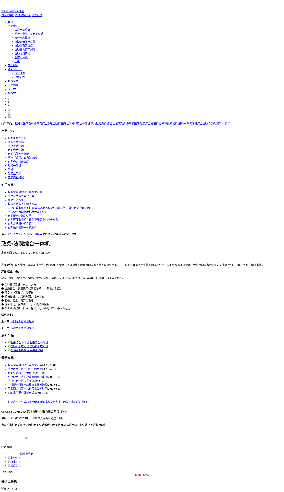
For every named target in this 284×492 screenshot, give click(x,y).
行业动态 (19, 73)
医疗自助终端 (22, 29)
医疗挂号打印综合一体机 (75, 123)
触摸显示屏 (14, 173)
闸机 (17, 61)
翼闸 (227, 123)
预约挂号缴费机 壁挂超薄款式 (108, 123)
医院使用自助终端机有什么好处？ (27, 211)
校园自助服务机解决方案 (22, 204)
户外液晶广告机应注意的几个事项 (27, 376)
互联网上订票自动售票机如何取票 (27, 388)
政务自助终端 (22, 37)
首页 (10, 22)
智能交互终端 (16, 177)
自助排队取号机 (39, 346)
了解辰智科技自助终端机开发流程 (27, 384)
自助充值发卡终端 (25, 41)
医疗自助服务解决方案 (21, 196)
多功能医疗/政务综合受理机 (142, 123)
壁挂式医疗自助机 (25, 123)
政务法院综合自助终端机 (201, 123)
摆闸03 (182, 123)
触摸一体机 (21, 57)
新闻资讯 (13, 69)
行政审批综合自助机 (22, 328)
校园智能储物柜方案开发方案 (25, 192)
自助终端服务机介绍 (20, 223)
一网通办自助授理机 (22, 321)
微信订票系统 (16, 200)
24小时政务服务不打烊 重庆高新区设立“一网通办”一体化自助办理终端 (49, 207)
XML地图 (18, 11)
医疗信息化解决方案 (20, 380)
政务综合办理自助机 (48, 123)
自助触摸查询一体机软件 (22, 227)
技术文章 (13, 81)
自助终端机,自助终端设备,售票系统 (21, 15)
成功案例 (13, 65)
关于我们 (13, 89)
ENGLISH (7, 11)
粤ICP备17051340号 (12, 437)
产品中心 (13, 25)
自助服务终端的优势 (20, 215)
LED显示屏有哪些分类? (21, 392)
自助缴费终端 (22, 53)
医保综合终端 (35, 350)
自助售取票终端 (23, 45)
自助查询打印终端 (25, 49)
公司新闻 (19, 77)
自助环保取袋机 (168, 123)
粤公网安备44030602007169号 (45, 437)
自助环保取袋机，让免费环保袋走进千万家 (33, 219)
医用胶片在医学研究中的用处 (25, 369)
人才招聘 (13, 85)
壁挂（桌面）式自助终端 (28, 33)
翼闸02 (220, 123)
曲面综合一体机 (39, 342)
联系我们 (13, 93)
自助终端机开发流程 (20, 373)
